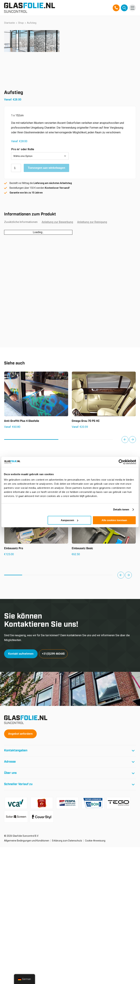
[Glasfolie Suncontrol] (29, 8)
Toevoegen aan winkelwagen (46, 167)
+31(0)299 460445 (53, 653)
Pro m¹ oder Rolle (22, 149)
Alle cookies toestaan (114, 520)
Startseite (9, 22)
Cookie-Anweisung (95, 840)
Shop (21, 22)
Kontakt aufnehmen (20, 653)
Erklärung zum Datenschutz (67, 840)
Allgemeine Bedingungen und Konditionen (26, 840)
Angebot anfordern (20, 733)
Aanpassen (67, 520)
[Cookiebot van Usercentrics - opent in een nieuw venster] (121, 461)
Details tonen (121, 509)
